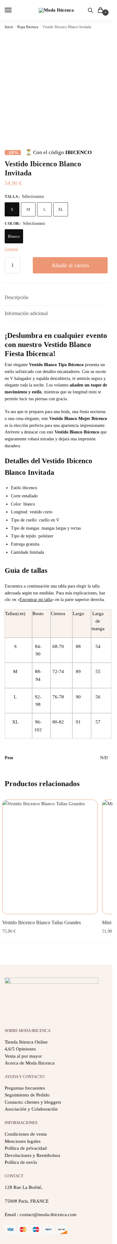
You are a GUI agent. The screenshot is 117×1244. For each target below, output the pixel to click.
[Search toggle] (90, 10)
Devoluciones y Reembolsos (32, 1155)
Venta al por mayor (23, 1056)
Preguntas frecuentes (25, 1088)
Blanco (14, 236)
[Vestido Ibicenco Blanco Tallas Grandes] (50, 857)
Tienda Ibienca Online (26, 1041)
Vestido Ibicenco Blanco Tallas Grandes (41, 922)
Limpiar (11, 248)
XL (60, 209)
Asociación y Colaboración (31, 1109)
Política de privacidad (26, 1148)
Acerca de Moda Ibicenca (30, 1062)
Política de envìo (21, 1162)
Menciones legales (23, 1141)
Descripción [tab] (16, 297)
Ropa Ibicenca (27, 27)
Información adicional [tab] (26, 313)
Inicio (9, 27)
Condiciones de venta (26, 1134)
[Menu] (14, 10)
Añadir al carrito (70, 265)
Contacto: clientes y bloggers (33, 1102)
